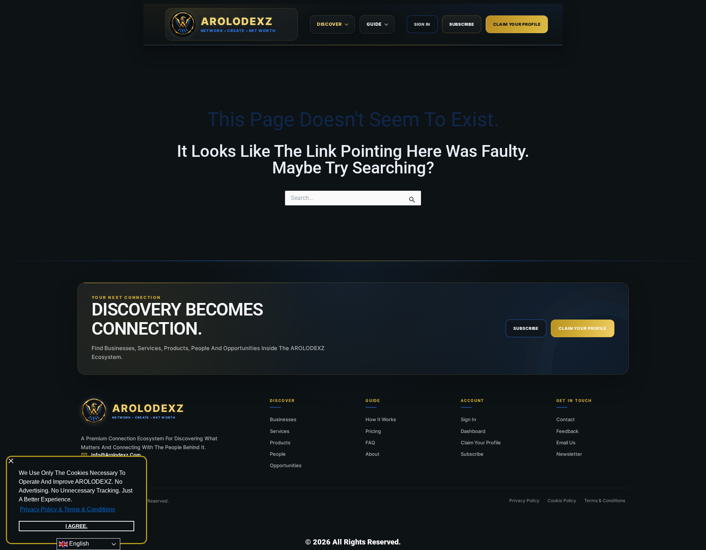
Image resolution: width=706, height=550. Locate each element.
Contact (565, 419)
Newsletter (569, 454)
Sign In (468, 419)
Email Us (565, 442)
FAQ (370, 442)
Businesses (283, 419)
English (78, 543)
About (372, 454)
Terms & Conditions (604, 500)
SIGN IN (422, 24)
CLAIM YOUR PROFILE (517, 24)
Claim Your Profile (481, 442)
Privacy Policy (524, 500)
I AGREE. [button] (76, 526)
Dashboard (473, 431)
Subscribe (472, 454)
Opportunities (286, 465)
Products (280, 442)
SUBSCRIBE (461, 24)
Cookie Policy (562, 500)
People (278, 454)
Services (279, 431)
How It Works (381, 419)
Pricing (373, 431)
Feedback (567, 431)
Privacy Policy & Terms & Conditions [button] (67, 509)
